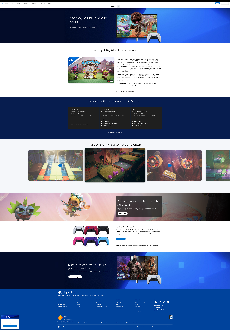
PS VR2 (78, 304)
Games (18, 3)
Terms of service (138, 301)
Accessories (34, 3)
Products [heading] (79, 299)
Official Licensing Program (140, 311)
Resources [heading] (137, 299)
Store (6, 3)
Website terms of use (148, 326)
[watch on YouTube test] (110, 81)
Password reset (119, 308)
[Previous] (60, 165)
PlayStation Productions (62, 306)
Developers (137, 308)
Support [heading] (118, 299)
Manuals (117, 311)
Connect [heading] (156, 299)
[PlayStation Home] (2, 3)
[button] (91, 70)
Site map (155, 326)
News (42, 3)
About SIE (59, 301)
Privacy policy (139, 326)
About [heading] (59, 299)
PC (118, 6)
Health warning (138, 306)
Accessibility (98, 302)
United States (63, 326)
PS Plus (26, 3)
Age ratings (137, 304)
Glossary (136, 310)
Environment (98, 301)
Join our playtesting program (159, 309)
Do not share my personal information (165, 326)
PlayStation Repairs (119, 306)
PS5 (12, 3)
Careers (59, 302)
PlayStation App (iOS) (158, 305)
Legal (135, 326)
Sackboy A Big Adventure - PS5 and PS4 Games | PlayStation (78, 295)
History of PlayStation (62, 310)
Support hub (118, 301)
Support (50, 3)
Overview (113, 6)
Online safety (98, 304)
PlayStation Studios (61, 304)
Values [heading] (98, 299)
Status (117, 304)
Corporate (59, 308)
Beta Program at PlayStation (159, 310)
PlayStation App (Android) (159, 307)
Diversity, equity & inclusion (101, 306)
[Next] (170, 165)
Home (59, 295)
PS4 (77, 302)
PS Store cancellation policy (140, 302)
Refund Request (119, 310)
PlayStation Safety (119, 302)
